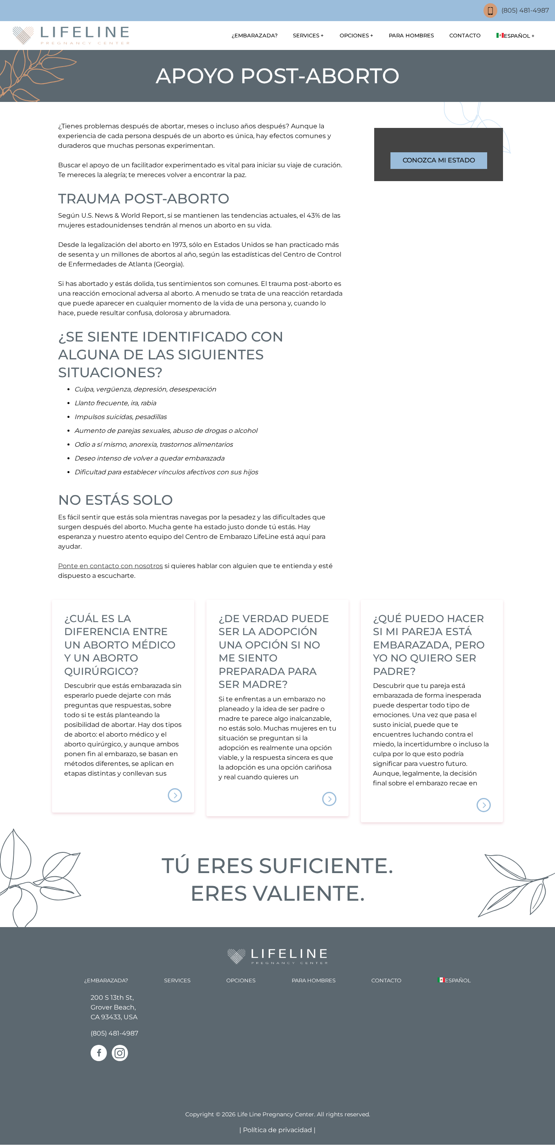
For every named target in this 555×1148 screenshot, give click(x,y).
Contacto (465, 35)
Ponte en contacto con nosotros (110, 566)
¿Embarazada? (255, 35)
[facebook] (99, 1053)
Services (306, 35)
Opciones (354, 35)
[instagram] (120, 1053)
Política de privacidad (278, 1130)
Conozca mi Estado (439, 160)
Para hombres (411, 35)
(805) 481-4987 (525, 10)
